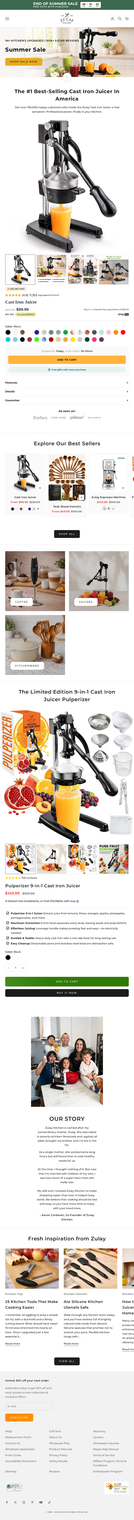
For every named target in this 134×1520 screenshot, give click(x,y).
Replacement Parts (18, 1437)
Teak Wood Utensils (67, 506)
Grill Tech (55, 1431)
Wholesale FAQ (59, 1443)
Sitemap (11, 1471)
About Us (55, 1437)
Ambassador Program (108, 1471)
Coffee (21, 601)
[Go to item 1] (20, 270)
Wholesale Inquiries (106, 1443)
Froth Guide (13, 1455)
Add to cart (67, 981)
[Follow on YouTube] (40, 1502)
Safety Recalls (58, 1461)
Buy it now (67, 992)
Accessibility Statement (20, 1461)
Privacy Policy (58, 1455)
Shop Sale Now (24, 61)
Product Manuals (60, 1449)
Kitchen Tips (14, 1294)
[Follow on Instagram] (23, 1502)
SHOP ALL (67, 533)
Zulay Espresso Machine (109, 497)
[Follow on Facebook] (6, 1502)
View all (67, 1361)
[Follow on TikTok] (49, 1502)
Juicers (86, 601)
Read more (12, 1343)
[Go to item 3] (82, 270)
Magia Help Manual (106, 1449)
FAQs (8, 1431)
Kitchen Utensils (75, 1294)
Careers (98, 1437)
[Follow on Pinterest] (32, 1502)
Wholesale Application (20, 1449)
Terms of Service (104, 1455)
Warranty (99, 1431)
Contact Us (12, 1443)
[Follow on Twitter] (15, 1502)
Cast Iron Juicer (21, 301)
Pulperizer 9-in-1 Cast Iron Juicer (42, 885)
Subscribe (19, 1417)
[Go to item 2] (51, 270)
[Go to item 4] (114, 270)
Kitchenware (27, 665)
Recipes (54, 1471)
